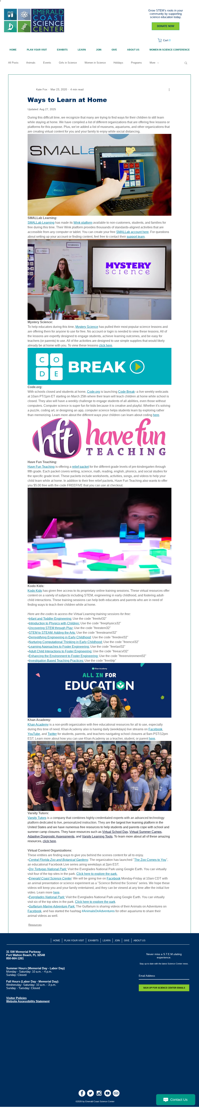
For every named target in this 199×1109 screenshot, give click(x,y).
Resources (35, 924)
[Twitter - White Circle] (90, 1093)
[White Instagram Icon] (99, 1093)
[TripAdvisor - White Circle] (116, 1093)
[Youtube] (107, 1093)
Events (47, 62)
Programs (136, 62)
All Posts (13, 62)
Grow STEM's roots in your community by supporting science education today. (165, 14)
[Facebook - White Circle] (82, 1093)
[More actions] (169, 89)
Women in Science (95, 62)
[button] (165, 40)
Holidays (118, 62)
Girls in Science (68, 62)
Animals (30, 62)
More (152, 62)
